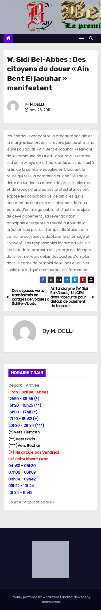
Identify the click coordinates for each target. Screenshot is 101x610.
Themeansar (50, 601)
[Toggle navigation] (82, 38)
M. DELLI (37, 105)
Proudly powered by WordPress (35, 597)
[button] (92, 38)
